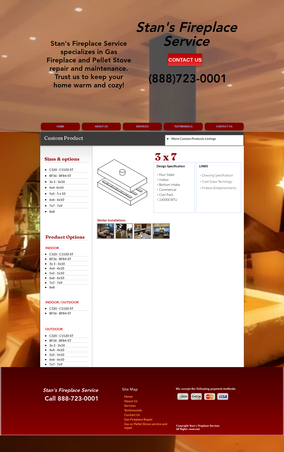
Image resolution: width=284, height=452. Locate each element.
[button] (105, 231)
